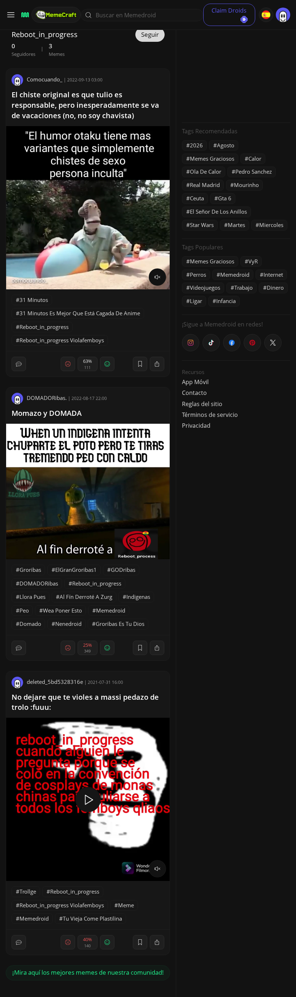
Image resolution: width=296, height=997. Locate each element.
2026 (196, 145)
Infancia (226, 300)
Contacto (194, 393)
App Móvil (195, 382)
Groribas (30, 569)
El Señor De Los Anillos (218, 211)
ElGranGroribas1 (76, 569)
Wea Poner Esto (62, 610)
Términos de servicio (210, 415)
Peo (24, 610)
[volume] (157, 277)
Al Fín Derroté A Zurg (86, 596)
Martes (236, 224)
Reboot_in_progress (44, 326)
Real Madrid (205, 184)
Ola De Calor (205, 171)
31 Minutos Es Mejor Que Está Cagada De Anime (79, 313)
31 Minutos (33, 299)
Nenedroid (68, 623)
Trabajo (243, 287)
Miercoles (271, 224)
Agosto (225, 145)
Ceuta (197, 198)
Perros (198, 274)
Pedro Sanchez (253, 171)
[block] (157, 364)
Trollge (27, 891)
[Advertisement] (236, 72)
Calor (254, 158)
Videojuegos (205, 287)
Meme (126, 905)
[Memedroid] (24, 15)
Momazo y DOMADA (47, 413)
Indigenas (138, 596)
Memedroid (110, 610)
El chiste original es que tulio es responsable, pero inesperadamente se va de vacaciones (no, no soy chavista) (85, 105)
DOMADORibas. (47, 397)
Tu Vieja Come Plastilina (92, 918)
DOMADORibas (38, 583)
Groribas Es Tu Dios (120, 623)
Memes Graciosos (212, 158)
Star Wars (202, 224)
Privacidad (196, 425)
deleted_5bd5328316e (55, 681)
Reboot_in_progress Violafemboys (61, 340)
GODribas (123, 569)
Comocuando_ (44, 79)
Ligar (196, 300)
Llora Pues (32, 596)
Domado (30, 623)
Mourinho (246, 184)
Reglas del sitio (202, 404)
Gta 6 (224, 198)
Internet (273, 274)
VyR (253, 261)
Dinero (275, 287)
